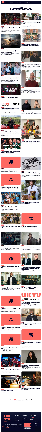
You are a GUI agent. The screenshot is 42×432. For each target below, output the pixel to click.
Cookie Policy (24, 417)
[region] (19, 426)
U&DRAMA (16, 420)
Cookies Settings (27, 428)
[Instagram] (33, 417)
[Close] (33, 423)
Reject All (27, 426)
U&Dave (16, 418)
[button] (8, 2)
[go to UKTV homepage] (3, 2)
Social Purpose (20, 2)
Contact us (30, 2)
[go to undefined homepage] (7, 419)
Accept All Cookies (27, 423)
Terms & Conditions (25, 418)
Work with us (11, 2)
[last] (31, 399)
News (15, 2)
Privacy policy (24, 420)
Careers (26, 2)
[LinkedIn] (30, 417)
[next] (29, 399)
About (6, 2)
